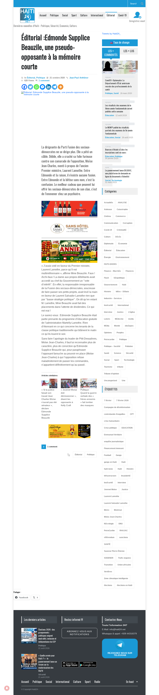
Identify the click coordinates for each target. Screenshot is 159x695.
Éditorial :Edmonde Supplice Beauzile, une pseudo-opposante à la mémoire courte (55, 51)
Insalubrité (125, 476)
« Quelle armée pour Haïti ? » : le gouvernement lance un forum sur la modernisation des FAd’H (47, 663)
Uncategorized (110, 380)
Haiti (123, 462)
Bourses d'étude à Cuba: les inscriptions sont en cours (116, 151)
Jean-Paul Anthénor (78, 78)
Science (117, 353)
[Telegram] (54, 87)
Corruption (127, 223)
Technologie (116, 180)
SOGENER (108, 558)
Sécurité (129, 353)
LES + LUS (129, 51)
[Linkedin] (48, 87)
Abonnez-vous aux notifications (79, 633)
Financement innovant (114, 448)
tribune (120, 367)
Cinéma (107, 216)
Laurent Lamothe (111, 496)
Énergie (107, 257)
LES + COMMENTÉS (111, 53)
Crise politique (110, 428)
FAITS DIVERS (110, 264)
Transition (108, 565)
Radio (97, 682)
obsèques (129, 326)
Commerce (121, 216)
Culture (83, 15)
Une (123, 380)
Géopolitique (119, 278)
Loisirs (107, 319)
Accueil (43, 15)
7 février (107, 400)
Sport (74, 15)
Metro (106, 510)
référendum (109, 537)
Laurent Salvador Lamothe (115, 503)
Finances (130, 271)
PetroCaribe (109, 530)
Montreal (118, 510)
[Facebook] (24, 87)
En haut (130, 682)
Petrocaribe (109, 339)
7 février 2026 (122, 400)
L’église (131, 312)
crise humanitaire (112, 421)
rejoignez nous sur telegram (120, 654)
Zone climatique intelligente (116, 578)
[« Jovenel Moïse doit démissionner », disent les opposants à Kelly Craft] (69, 383)
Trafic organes (124, 558)
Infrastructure (110, 476)
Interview (108, 312)
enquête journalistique (114, 441)
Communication (111, 223)
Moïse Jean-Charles (113, 517)
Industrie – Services (113, 298)
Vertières (108, 572)
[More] (60, 87)
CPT (132, 414)
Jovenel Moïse (110, 489)
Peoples (120, 333)
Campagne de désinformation (117, 407)
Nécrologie (109, 524)
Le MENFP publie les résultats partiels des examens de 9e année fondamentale (118, 130)
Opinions (108, 333)
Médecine (119, 319)
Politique (54, 15)
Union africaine (124, 565)
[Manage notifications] (6, 688)
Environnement (122, 257)
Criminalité (121, 230)
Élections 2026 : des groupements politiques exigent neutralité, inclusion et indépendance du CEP (47, 635)
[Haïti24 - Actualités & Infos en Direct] (27, 19)
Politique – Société (112, 346)
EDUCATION (127, 428)
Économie (122, 244)
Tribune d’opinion (111, 374)
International (97, 15)
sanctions (123, 537)
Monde (117, 326)
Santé (116, 93)
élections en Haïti (124, 585)
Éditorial (111, 15)
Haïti (124, 285)
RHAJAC (124, 530)
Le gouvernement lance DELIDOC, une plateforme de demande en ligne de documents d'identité (118, 173)
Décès (118, 237)
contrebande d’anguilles (114, 414)
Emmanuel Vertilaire (113, 435)
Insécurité (108, 305)
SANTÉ (107, 544)
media (131, 319)
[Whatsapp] (36, 87)
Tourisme (108, 367)
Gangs (119, 455)
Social (65, 15)
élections (108, 585)
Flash (106, 278)
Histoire (107, 291)
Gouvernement (110, 285)
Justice (120, 312)
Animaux (108, 209)
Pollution (129, 346)
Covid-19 (122, 15)
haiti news (108, 469)
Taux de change (121, 42)
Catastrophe (122, 209)
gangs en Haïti (110, 462)
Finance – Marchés (112, 271)
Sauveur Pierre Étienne (114, 551)
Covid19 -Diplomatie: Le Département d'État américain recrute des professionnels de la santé (118, 85)
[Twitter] (30, 87)
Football (107, 455)
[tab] (111, 54)
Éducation (109, 115)
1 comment (44, 80)
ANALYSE (122, 202)
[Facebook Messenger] (42, 87)
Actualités (108, 202)
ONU (120, 524)
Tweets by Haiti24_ (111, 33)
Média (106, 326)
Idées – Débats (122, 291)
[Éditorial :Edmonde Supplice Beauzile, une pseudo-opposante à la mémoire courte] (59, 116)
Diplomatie (109, 244)
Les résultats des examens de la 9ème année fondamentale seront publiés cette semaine (118, 108)
